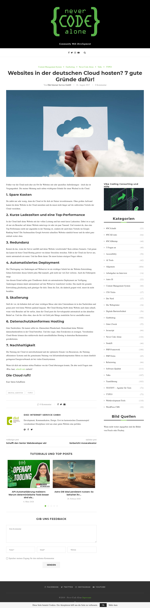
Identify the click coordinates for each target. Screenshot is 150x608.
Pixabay (121, 430)
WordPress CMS (125, 407)
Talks (100, 67)
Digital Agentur (15, 393)
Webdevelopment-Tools (125, 400)
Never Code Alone (86, 67)
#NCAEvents (125, 234)
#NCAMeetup (125, 241)
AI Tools (125, 260)
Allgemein (125, 266)
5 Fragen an (125, 247)
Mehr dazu (113, 605)
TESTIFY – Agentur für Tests (125, 387)
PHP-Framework (125, 349)
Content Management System (50, 67)
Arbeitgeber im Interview (125, 273)
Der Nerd (125, 298)
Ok (103, 605)
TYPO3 (109, 67)
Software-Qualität (125, 368)
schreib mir (20, 369)
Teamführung (125, 381)
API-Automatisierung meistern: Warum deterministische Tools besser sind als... (28, 494)
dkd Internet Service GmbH (59, 84)
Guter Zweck (125, 324)
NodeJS (125, 343)
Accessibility (125, 253)
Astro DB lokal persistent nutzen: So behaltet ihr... (73, 493)
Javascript (125, 330)
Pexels (110, 430)
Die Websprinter (125, 304)
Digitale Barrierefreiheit (125, 311)
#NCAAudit (125, 228)
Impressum (86, 597)
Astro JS (125, 279)
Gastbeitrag (70, 67)
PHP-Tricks (125, 356)
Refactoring (125, 362)
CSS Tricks (125, 292)
